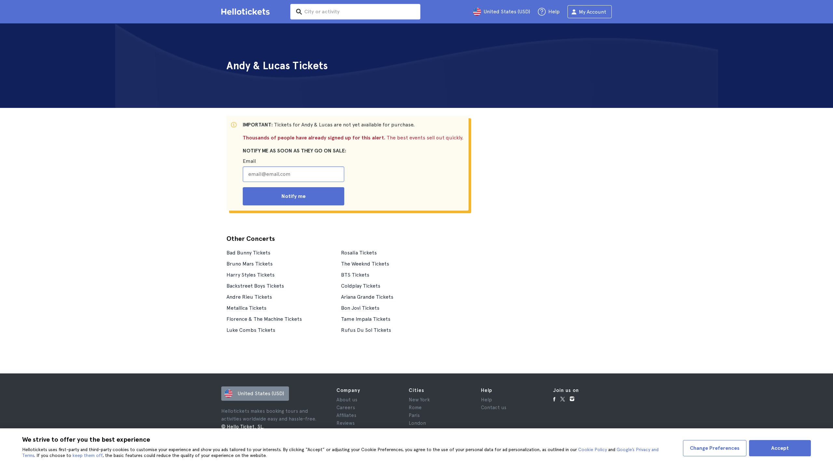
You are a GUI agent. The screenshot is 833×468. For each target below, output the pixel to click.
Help (486, 400)
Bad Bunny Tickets (248, 253)
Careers (345, 407)
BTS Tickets (355, 275)
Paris (414, 415)
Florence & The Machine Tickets (264, 319)
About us (346, 400)
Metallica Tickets (246, 308)
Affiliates (346, 415)
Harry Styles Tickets (250, 275)
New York (419, 400)
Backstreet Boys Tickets (255, 286)
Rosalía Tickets (359, 253)
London (417, 423)
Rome (415, 407)
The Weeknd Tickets (365, 264)
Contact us (493, 407)
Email (249, 161)
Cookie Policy (592, 449)
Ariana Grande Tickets (367, 297)
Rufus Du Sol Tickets (366, 330)
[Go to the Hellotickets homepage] (246, 11)
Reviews (345, 423)
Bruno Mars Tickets (249, 264)
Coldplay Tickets (360, 286)
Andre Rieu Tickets (249, 297)
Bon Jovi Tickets (360, 308)
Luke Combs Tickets (250, 330)
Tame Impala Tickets (365, 319)
